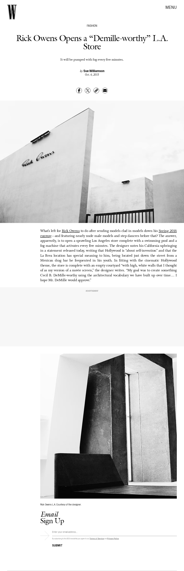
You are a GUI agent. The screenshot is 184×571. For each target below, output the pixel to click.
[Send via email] (105, 90)
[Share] (79, 90)
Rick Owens (71, 231)
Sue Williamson (93, 71)
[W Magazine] (12, 12)
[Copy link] (96, 90)
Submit (57, 545)
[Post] (88, 90)
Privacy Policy (113, 538)
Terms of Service (96, 538)
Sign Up (52, 517)
